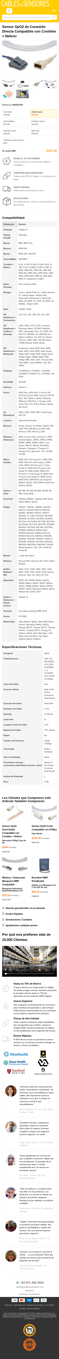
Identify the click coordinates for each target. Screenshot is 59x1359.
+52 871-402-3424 (32, 1282)
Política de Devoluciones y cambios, (17, 1317)
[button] (29, 908)
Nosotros (29, 1290)
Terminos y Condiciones (29, 1294)
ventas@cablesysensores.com (29, 1287)
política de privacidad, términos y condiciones (40, 1318)
